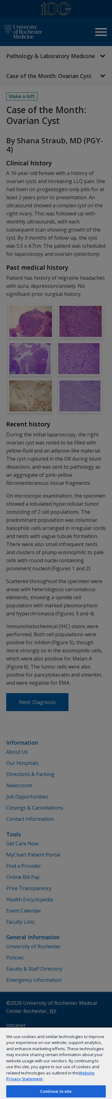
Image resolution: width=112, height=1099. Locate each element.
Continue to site (56, 1091)
